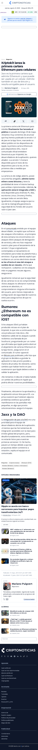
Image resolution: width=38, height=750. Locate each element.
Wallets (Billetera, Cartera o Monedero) (14, 466)
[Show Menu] (2, 2)
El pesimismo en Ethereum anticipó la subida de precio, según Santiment (23, 630)
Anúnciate (4, 736)
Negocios (9, 59)
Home (3, 59)
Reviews (3, 692)
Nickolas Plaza (7, 515)
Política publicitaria (7, 720)
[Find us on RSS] (20, 656)
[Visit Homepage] (20, 3)
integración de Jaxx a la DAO (16, 419)
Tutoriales (4, 694)
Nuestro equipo (6, 715)
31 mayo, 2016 (25, 88)
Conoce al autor (29, 599)
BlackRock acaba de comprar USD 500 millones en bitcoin (22, 612)
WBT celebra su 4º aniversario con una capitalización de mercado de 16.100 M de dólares (22, 531)
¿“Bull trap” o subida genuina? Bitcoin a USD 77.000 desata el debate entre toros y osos (21, 621)
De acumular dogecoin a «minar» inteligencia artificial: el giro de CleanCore (21, 561)
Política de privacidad (8, 718)
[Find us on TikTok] (24, 656)
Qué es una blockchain (8, 678)
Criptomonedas (14, 463)
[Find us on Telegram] (14, 656)
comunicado (11, 228)
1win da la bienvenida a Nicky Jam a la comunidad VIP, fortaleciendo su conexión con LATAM (23, 541)
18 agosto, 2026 (16, 515)
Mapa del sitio (5, 723)
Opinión (3, 697)
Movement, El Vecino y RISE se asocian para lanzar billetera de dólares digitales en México (21, 551)
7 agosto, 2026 (14, 555)
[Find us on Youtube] (11, 656)
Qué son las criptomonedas (10, 671)
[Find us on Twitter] (5, 656)
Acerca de (4, 713)
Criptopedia (5, 681)
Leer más (6, 524)
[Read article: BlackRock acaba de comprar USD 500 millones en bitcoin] (5, 613)
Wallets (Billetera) (8, 468)
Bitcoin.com (9, 355)
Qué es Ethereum (7, 676)
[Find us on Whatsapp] (27, 656)
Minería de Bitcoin (7, 673)
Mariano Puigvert (11, 88)
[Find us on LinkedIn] (17, 656)
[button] (19, 121)
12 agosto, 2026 (15, 545)
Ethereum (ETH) (26, 463)
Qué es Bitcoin (6, 668)
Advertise (4, 739)
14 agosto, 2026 (15, 535)
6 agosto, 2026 (15, 565)
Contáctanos (5, 734)
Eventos (3, 699)
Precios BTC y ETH (7, 702)
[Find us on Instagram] (8, 656)
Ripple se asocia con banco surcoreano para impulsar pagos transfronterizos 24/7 (17, 509)
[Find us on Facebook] (1, 656)
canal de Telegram (25, 18)
